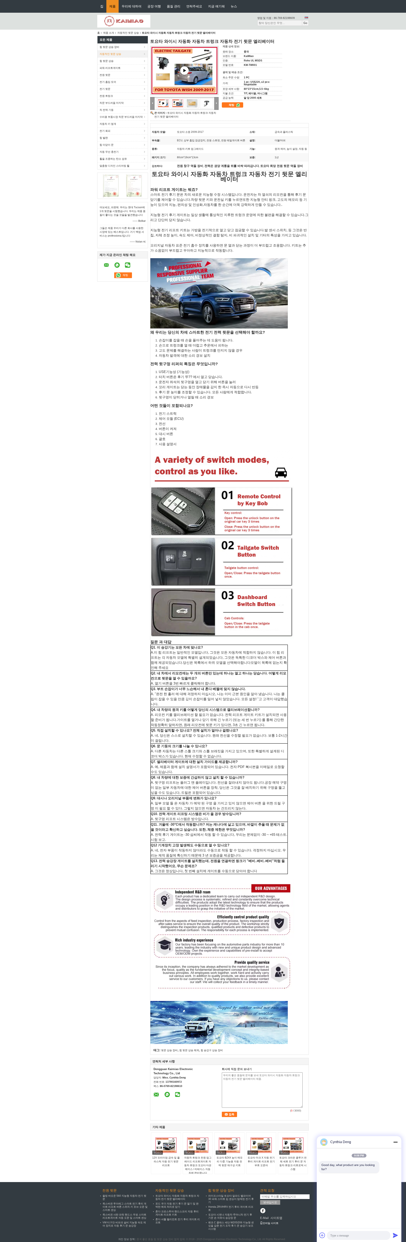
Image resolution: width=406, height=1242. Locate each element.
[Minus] (395, 1142)
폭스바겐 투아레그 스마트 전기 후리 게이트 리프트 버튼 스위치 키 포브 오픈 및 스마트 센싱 (125, 1207)
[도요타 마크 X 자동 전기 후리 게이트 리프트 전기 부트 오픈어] (261, 1145)
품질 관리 (173, 6)
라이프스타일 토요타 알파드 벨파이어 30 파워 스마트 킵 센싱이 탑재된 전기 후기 (231, 1199)
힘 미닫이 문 (107, 144)
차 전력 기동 (107, 109)
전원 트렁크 (106, 95)
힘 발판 (104, 137)
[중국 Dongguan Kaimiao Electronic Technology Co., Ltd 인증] (111, 185)
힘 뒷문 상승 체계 (189, 1050)
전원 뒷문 (105, 74)
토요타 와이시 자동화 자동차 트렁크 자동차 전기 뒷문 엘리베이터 (177, 1197)
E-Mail (264, 1218)
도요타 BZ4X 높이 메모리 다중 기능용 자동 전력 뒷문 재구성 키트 (230, 1161)
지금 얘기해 (216, 6)
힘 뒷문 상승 (107, 61)
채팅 (232, 105)
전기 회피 (105, 130)
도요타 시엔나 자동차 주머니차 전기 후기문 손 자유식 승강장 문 (230, 1216)
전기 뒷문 (105, 88)
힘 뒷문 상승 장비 (109, 47)
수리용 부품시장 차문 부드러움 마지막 (121, 116)
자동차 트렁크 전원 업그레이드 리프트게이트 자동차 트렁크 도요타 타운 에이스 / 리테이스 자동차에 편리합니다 (197, 1165)
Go (305, 23)
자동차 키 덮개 (108, 123)
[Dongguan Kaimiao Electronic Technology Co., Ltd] (123, 20)
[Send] (395, 1235)
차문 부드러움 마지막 (112, 102)
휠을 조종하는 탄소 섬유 (113, 158)
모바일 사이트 (270, 1223)
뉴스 (234, 6)
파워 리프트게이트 (110, 68)
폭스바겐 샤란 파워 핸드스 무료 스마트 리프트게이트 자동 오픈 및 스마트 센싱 (124, 1216)
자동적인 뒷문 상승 (128, 32)
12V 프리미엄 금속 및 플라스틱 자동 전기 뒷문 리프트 (166, 1161)
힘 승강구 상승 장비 (212, 1050)
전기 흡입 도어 (108, 81)
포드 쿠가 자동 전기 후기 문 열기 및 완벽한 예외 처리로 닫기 (177, 1205)
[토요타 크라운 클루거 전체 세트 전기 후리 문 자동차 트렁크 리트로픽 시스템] (293, 1145)
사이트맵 (276, 1218)
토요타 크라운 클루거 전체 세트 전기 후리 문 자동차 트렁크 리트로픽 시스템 (293, 1163)
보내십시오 (270, 1202)
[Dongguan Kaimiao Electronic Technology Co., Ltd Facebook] (262, 1211)
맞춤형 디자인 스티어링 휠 (114, 165)
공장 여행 (154, 6)
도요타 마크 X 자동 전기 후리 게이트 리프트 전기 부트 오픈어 (261, 1161)
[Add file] (322, 1235)
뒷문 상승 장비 (169, 1050)
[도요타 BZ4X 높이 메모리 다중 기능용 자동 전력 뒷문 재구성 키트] (229, 1145)
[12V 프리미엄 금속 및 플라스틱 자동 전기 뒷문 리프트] (166, 1145)
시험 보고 (158, 839)
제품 (112, 6)
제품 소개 (108, 32)
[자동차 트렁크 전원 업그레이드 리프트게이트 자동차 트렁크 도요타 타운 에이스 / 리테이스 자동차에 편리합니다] (198, 1145)
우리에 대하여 (131, 6)
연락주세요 (194, 6)
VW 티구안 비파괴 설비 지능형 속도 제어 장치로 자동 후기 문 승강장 (124, 1224)
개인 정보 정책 (126, 1239)
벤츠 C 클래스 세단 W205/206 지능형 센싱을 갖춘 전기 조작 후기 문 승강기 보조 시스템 (231, 1225)
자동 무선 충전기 (109, 151)
